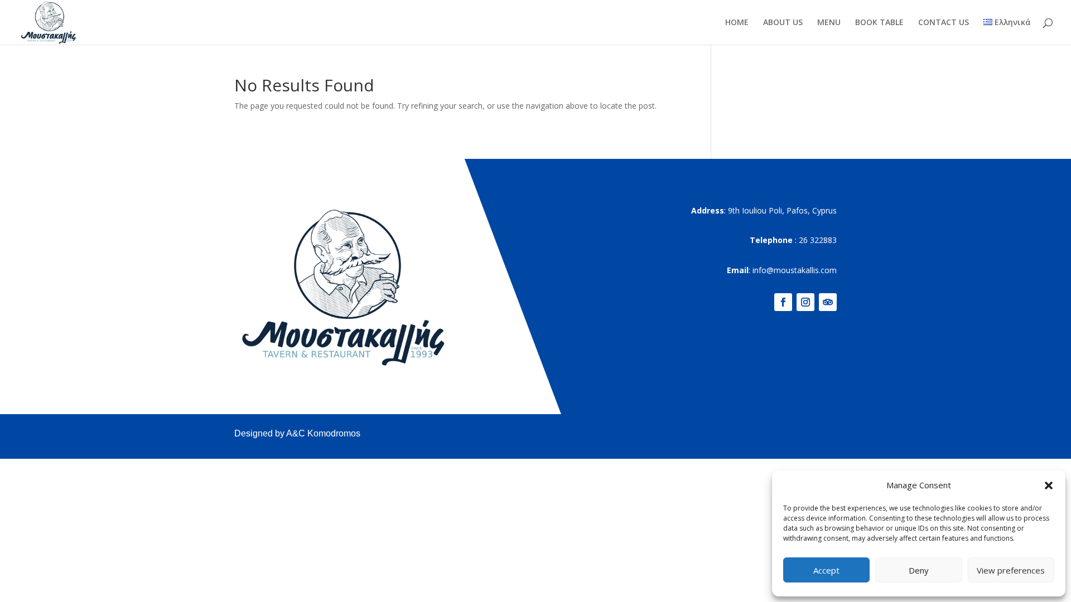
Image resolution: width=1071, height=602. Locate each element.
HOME (737, 22)
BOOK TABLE (879, 22)
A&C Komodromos (323, 433)
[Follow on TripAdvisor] (828, 302)
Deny (919, 570)
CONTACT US (943, 22)
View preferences (1011, 570)
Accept (826, 570)
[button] (1048, 485)
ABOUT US (783, 22)
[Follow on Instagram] (805, 302)
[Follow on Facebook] (783, 302)
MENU (829, 22)
